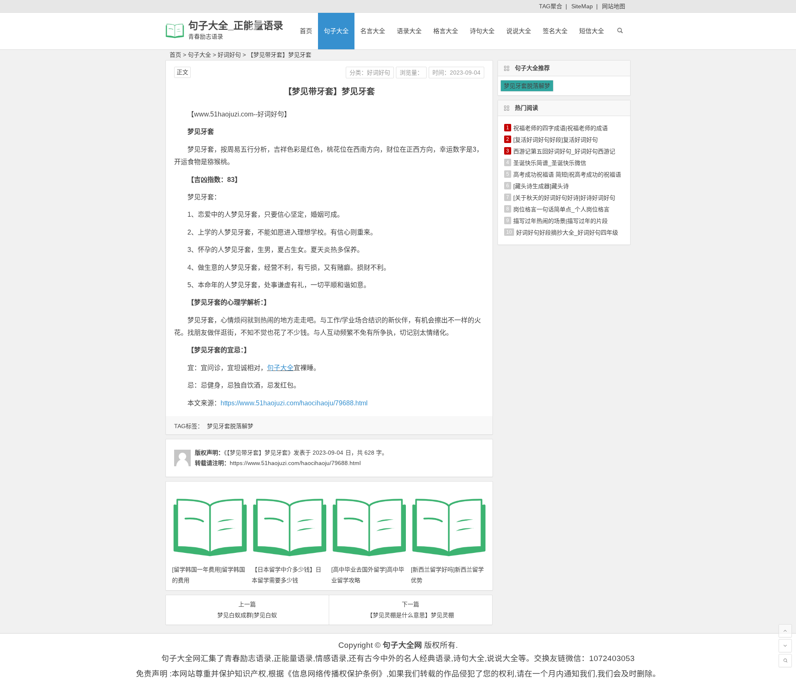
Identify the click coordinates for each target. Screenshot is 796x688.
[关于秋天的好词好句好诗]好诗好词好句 (564, 197)
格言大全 (445, 30)
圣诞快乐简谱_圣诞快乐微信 (549, 163)
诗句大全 (482, 30)
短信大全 (591, 30)
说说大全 (518, 30)
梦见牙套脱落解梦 (230, 426)
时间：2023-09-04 (456, 72)
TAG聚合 (550, 6)
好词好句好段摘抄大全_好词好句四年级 (567, 232)
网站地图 (613, 6)
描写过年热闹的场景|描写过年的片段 (560, 221)
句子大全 (336, 30)
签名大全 (555, 30)
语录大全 (409, 30)
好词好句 (229, 54)
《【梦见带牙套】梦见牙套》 (259, 452)
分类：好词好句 (369, 72)
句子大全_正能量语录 (235, 25)
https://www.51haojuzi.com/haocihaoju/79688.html (294, 403)
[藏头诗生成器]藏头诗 (541, 186)
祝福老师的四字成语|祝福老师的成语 (560, 128)
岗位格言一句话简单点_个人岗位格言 (561, 209)
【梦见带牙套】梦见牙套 (279, 54)
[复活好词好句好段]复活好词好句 (555, 139)
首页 (306, 30)
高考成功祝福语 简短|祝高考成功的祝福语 (567, 174)
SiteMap (582, 6)
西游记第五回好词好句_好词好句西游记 (564, 151)
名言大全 (372, 30)
